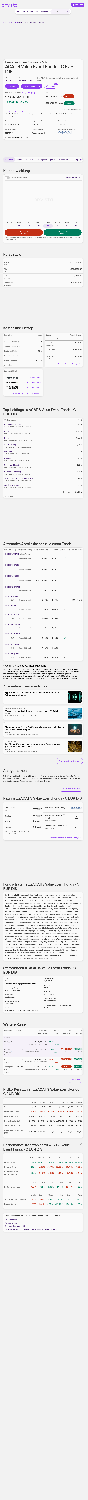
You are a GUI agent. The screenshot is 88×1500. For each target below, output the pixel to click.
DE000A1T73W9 (12, 554)
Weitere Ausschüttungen (68, 364)
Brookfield (8, 458)
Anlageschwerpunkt (46, 159)
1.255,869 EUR (66, 1049)
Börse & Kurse (7, 22)
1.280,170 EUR (66, 1059)
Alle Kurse (30, 159)
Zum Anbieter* (33, 377)
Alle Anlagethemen (71, 788)
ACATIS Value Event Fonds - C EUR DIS (31, 22)
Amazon (7, 431)
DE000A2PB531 (12, 644)
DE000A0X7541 (12, 565)
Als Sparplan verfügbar (20, 138)
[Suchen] (68, 12)
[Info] (75, 129)
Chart (19, 159)
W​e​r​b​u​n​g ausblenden (51, 40)
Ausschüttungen (66, 159)
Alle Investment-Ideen (69, 761)
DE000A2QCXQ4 (12, 654)
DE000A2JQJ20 (12, 596)
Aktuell (25, 11)
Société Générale (11, 485)
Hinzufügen (12, 86)
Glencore (8, 451)
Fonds (16, 22)
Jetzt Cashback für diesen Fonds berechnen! (19, 112)
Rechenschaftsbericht (14, 1226)
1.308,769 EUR (79, 1049)
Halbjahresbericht (12, 1219)
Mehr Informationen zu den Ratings (64, 837)
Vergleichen (30, 86)
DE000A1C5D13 (12, 576)
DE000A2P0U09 (12, 605)
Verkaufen (69, 96)
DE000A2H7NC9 (12, 633)
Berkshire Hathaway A (13, 472)
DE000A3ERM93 (12, 624)
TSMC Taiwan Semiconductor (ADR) (19, 478)
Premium (45, 11)
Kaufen (69, 103)
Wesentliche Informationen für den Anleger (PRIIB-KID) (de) (30, 1229)
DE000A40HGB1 (12, 615)
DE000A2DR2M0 (12, 587)
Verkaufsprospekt (12, 1223)
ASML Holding (10, 444)
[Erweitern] (39, 86)
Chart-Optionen (72, 177)
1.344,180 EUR (79, 1059)
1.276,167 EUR (66, 1066)
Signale (52, 86)
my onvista (34, 11)
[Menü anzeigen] (18, 11)
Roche (7, 438)
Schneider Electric (12, 465)
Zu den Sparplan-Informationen (25, 393)
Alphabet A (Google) (12, 424)
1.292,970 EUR (79, 1066)
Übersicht (9, 159)
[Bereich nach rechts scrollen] (80, 159)
